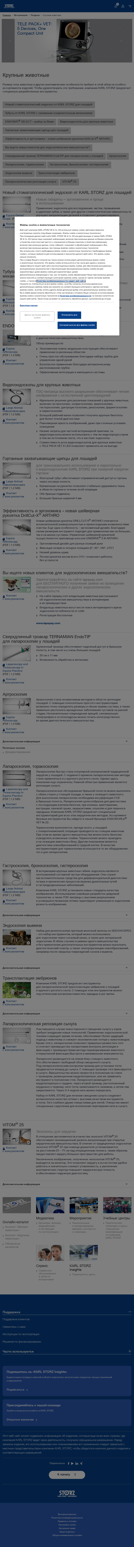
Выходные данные (29, 306)
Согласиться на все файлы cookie (77, 325)
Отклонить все (69, 315)
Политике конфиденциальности (75, 296)
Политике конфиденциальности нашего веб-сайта (61, 281)
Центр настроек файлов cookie (37, 316)
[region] (67, 276)
